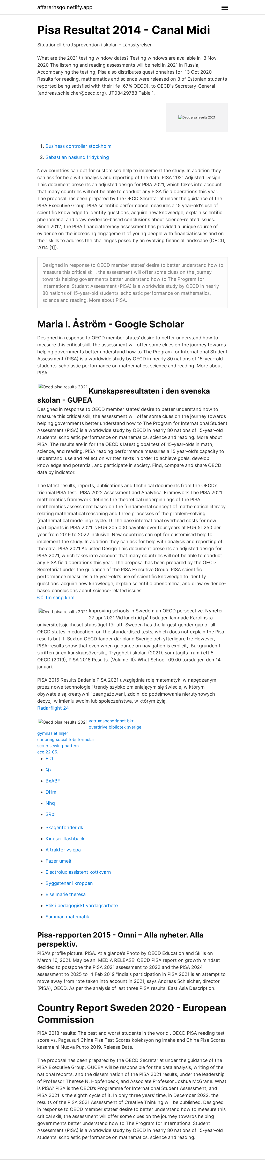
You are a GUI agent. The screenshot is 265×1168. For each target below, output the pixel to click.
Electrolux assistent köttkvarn (78, 872)
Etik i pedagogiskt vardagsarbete (82, 905)
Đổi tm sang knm (56, 597)
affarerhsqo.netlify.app (64, 7)
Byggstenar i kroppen (69, 883)
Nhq (50, 803)
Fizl (49, 758)
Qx (49, 769)
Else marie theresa (66, 894)
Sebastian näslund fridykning (77, 157)
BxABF (53, 781)
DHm (51, 792)
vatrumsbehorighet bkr (111, 720)
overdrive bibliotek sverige (115, 727)
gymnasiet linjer (52, 733)
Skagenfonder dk (64, 827)
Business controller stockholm (79, 146)
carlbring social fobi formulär (65, 739)
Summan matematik (67, 916)
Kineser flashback (65, 838)
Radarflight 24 (53, 708)
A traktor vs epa (63, 849)
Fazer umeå (58, 861)
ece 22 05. (47, 751)
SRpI (51, 814)
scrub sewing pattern (58, 745)
